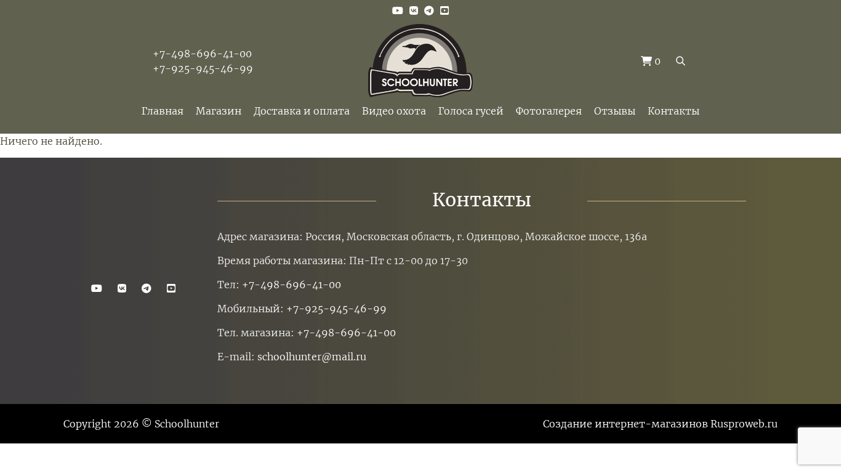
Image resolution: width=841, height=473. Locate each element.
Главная (162, 111)
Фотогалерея (549, 111)
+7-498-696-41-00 (202, 53)
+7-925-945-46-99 (203, 68)
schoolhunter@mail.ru (311, 356)
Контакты (673, 111)
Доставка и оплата (302, 111)
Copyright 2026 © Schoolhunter (141, 424)
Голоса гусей (471, 111)
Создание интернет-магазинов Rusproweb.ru (660, 424)
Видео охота (394, 111)
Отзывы (614, 111)
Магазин (218, 111)
